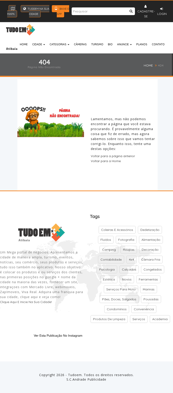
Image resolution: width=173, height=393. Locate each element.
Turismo (97, 44)
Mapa (11, 14)
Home (24, 44)
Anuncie (123, 44)
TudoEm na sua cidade (38, 11)
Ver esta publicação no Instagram (58, 335)
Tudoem (75, 375)
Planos (141, 44)
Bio (110, 44)
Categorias (58, 44)
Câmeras (80, 44)
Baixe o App (63, 11)
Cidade (37, 44)
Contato (158, 44)
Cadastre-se (146, 13)
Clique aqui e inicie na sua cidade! (26, 302)
